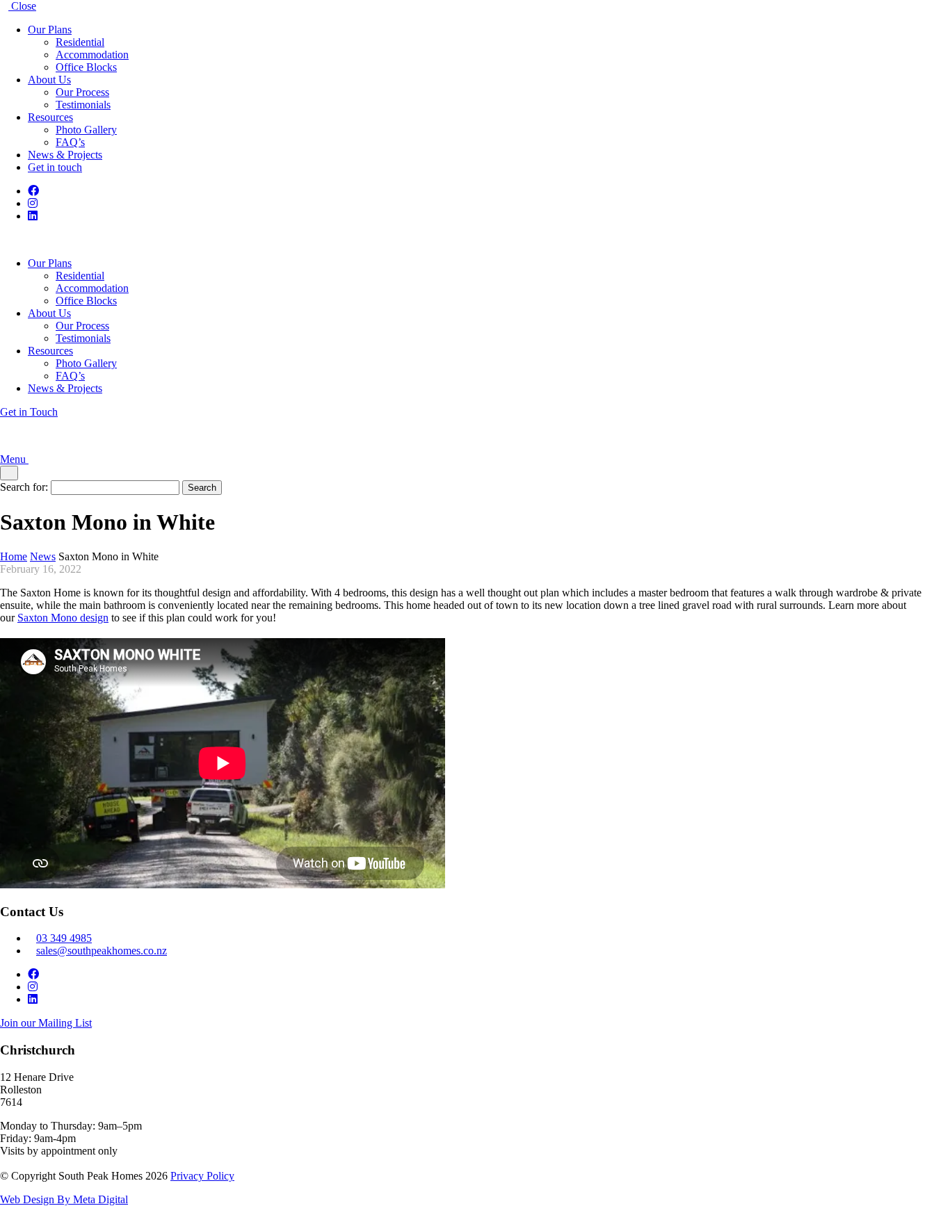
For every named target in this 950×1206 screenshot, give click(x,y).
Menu (14, 459)
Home (13, 556)
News (43, 556)
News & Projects (65, 155)
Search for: (24, 487)
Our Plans (50, 29)
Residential (80, 42)
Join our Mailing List (46, 1023)
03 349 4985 (64, 938)
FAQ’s (70, 142)
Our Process (82, 92)
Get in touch (55, 167)
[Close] (9, 473)
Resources (50, 117)
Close (22, 6)
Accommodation (92, 54)
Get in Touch (29, 412)
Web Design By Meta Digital (64, 1199)
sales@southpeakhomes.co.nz (101, 950)
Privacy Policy (202, 1176)
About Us (49, 79)
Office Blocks (86, 67)
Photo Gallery (86, 130)
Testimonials (83, 105)
